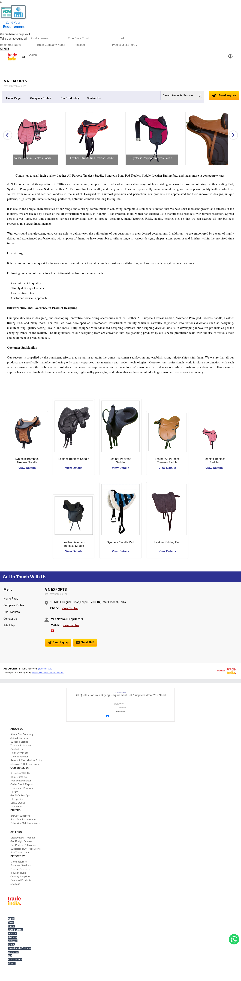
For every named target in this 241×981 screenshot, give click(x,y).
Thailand (12, 933)
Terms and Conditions (123, 717)
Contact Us (94, 98)
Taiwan (11, 926)
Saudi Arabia (15, 959)
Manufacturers (18, 861)
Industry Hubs (18, 872)
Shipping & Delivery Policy (24, 764)
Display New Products (22, 837)
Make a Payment (19, 756)
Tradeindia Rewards (21, 788)
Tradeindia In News (21, 745)
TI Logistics (16, 799)
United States (15, 929)
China (11, 922)
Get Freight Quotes (21, 841)
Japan (11, 918)
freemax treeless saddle (214, 460)
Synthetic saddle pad (120, 542)
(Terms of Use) (45, 669)
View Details (27, 468)
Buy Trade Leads (19, 852)
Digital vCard (17, 802)
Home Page (13, 98)
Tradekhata (16, 806)
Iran (10, 955)
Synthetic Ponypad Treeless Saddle (102, 157)
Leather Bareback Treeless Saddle (74, 544)
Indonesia (13, 952)
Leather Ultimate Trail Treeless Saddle (43, 157)
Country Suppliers (20, 876)
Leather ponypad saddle (120, 460)
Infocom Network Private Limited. (48, 672)
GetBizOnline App (20, 795)
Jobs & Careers (19, 738)
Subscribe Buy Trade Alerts (25, 848)
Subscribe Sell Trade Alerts (25, 823)
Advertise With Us (20, 773)
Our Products (69, 98)
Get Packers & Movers (22, 845)
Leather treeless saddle (73, 458)
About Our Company (21, 734)
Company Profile (40, 98)
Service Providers (20, 869)
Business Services (20, 865)
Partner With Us (19, 752)
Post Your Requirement (23, 819)
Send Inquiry (227, 95)
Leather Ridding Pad (167, 542)
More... (12, 963)
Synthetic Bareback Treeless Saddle (27, 460)
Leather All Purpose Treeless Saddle (167, 460)
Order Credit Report (21, 784)
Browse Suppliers (20, 815)
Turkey (11, 944)
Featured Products (20, 880)
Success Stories (19, 741)
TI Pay (14, 791)
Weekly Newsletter (20, 780)
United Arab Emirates (19, 948)
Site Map (9, 625)
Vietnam (12, 937)
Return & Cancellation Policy (26, 760)
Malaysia (12, 940)
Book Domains (18, 776)
